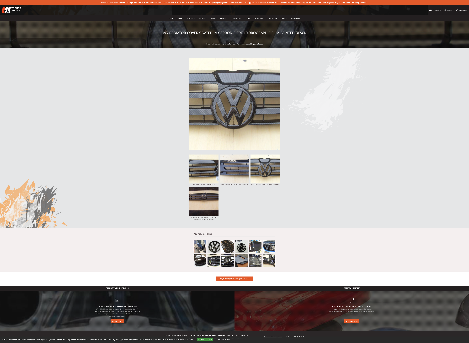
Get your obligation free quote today (233, 279)
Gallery (202, 18)
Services (190, 18)
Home (171, 18)
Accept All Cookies (205, 339)
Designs (223, 18)
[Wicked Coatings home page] (10, 12)
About (180, 18)
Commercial (295, 18)
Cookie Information (222, 339)
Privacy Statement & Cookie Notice (203, 335)
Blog (248, 18)
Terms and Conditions (226, 335)
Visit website (117, 321)
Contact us (272, 18)
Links (283, 18)
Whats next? (259, 18)
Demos (213, 18)
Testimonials (236, 18)
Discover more (352, 321)
